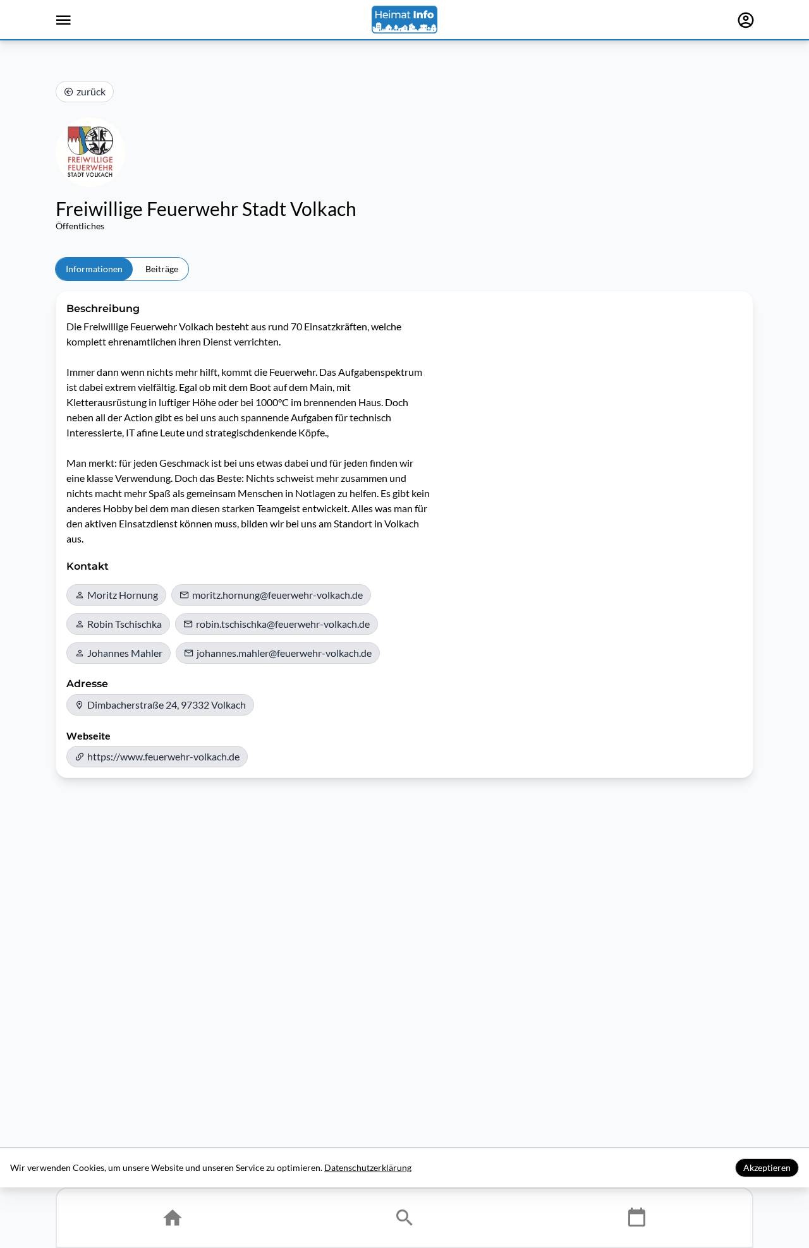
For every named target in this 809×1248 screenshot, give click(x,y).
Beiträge (161, 268)
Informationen (94, 268)
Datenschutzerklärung (367, 1167)
